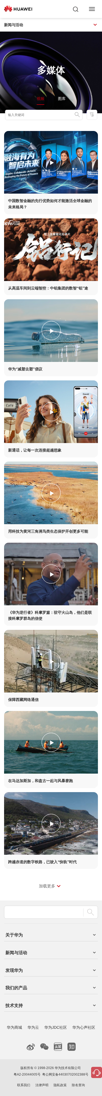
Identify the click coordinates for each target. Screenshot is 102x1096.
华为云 (33, 1027)
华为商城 (14, 1027)
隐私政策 (60, 1085)
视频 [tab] (40, 98)
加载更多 (47, 886)
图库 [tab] (62, 98)
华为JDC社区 (55, 1027)
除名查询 (78, 1085)
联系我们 (23, 1085)
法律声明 (41, 1085)
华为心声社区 (83, 1027)
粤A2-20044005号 (27, 1074)
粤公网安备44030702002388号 (65, 1074)
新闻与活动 (13, 25)
